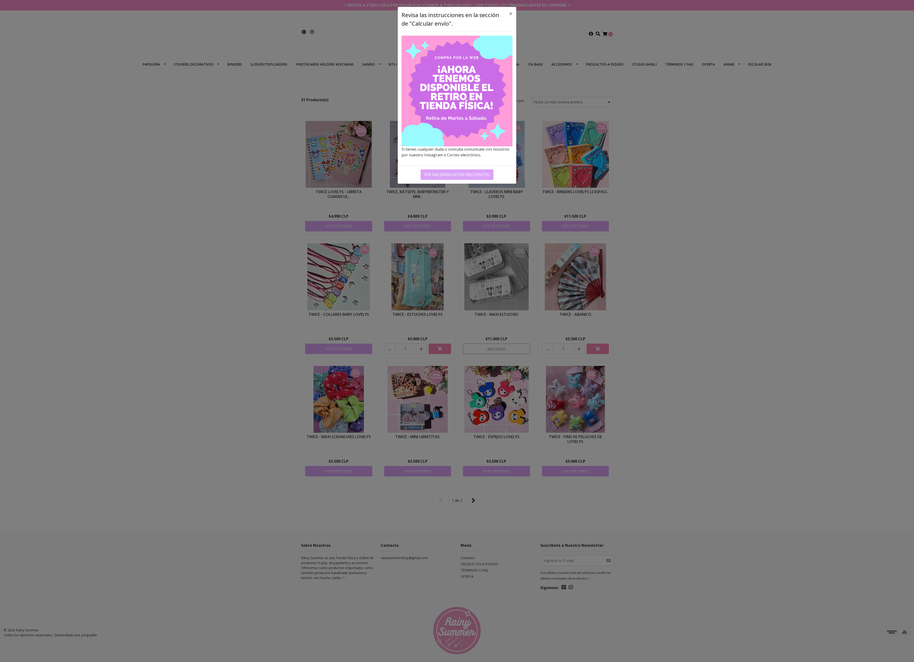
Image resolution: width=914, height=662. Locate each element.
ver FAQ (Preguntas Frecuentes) (457, 174)
